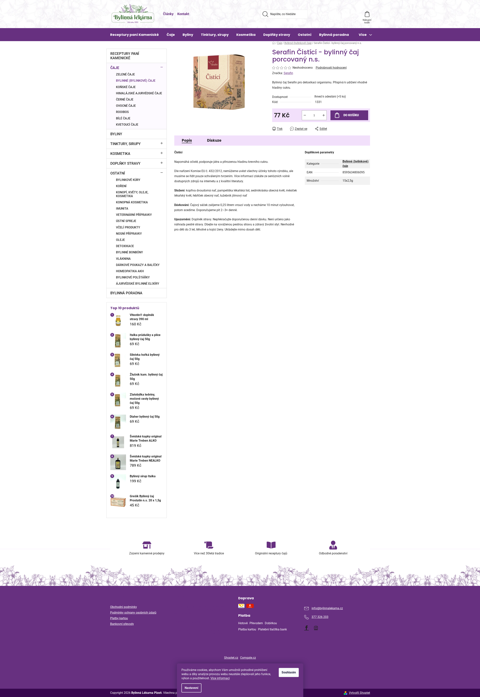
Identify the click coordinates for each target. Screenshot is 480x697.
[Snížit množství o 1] (305, 115)
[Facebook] (306, 627)
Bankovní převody (122, 624)
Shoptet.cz (231, 657)
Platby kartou (119, 618)
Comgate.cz (248, 657)
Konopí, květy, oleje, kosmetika (132, 194)
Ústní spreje (126, 221)
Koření (121, 186)
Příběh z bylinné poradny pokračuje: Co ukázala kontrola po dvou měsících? (200, 632)
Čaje (114, 68)
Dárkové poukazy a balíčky (138, 265)
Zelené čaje (125, 74)
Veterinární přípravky (134, 215)
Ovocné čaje (126, 106)
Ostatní (117, 173)
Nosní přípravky (129, 233)
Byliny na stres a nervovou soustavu (198, 622)
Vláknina (123, 259)
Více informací (220, 678)
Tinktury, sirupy (125, 144)
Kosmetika (120, 153)
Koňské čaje (126, 87)
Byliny (116, 134)
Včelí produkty (128, 227)
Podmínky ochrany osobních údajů (133, 612)
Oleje (120, 240)
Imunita (122, 208)
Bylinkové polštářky (133, 277)
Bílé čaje (123, 118)
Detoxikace (125, 246)
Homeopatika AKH (130, 271)
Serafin (288, 73)
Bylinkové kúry (128, 180)
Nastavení (191, 688)
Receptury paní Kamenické (124, 55)
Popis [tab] (187, 140)
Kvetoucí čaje (127, 124)
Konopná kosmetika (132, 202)
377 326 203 (320, 617)
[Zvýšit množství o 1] (323, 115)
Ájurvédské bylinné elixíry (137, 283)
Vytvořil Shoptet (359, 693)
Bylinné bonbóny (129, 252)
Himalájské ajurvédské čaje (139, 93)
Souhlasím (289, 672)
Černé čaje (124, 99)
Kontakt (183, 14)
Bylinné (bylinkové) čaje (135, 80)
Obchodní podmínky (123, 607)
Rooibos (122, 112)
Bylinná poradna (126, 293)
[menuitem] (134, 34)
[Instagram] (316, 627)
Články (168, 14)
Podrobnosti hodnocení (331, 67)
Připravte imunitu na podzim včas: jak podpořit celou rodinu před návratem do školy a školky (200, 610)
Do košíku (351, 115)
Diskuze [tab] (214, 140)
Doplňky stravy (125, 163)
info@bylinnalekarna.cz (327, 608)
